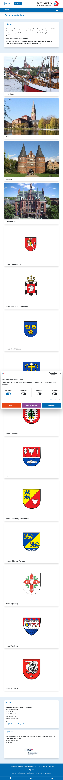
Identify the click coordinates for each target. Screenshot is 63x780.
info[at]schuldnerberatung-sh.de (15, 724)
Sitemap (51, 766)
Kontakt (18, 766)
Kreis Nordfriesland (13, 349)
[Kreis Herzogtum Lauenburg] (31, 286)
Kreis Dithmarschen (13, 264)
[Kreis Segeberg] (31, 583)
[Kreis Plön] (31, 456)
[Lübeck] (31, 159)
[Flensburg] (31, 74)
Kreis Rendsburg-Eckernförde (17, 518)
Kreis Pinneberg (12, 433)
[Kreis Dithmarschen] (31, 244)
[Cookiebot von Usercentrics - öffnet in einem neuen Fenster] (50, 373)
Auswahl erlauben (31, 405)
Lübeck (9, 179)
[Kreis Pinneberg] (31, 413)
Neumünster (11, 221)
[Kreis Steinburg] (31, 626)
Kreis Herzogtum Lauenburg (17, 306)
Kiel (7, 136)
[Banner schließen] (60, 373)
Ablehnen (11, 405)
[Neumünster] (31, 201)
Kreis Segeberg (12, 603)
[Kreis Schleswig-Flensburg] (31, 541)
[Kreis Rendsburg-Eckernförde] (31, 498)
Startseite (12, 766)
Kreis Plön (10, 476)
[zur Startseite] (48, 3)
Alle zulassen (51, 405)
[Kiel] (31, 116)
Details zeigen (54, 400)
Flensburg (10, 94)
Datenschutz (33, 766)
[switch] (23, 394)
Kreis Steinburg (12, 646)
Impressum (25, 766)
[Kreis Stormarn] (31, 668)
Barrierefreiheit (43, 766)
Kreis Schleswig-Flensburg (16, 561)
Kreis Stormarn (12, 688)
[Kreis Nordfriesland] (31, 328)
